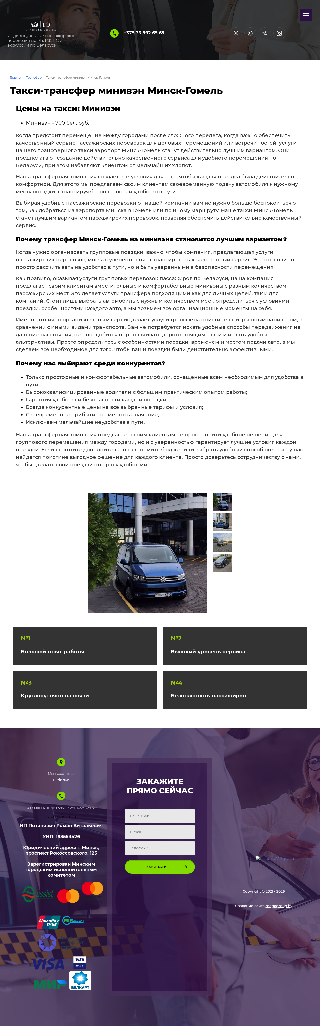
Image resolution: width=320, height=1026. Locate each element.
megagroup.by (279, 906)
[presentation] (94, 553)
